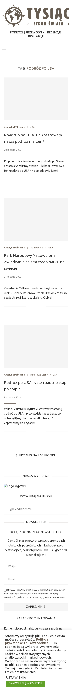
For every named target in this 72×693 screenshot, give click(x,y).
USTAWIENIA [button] (16, 678)
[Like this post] (29, 179)
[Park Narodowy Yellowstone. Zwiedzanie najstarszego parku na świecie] (36, 219)
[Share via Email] (43, 179)
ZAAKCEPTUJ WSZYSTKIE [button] (25, 684)
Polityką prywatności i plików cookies (31, 595)
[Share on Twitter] (38, 179)
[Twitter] (53, 49)
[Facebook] (49, 49)
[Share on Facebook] (34, 179)
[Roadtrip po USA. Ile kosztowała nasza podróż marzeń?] (36, 98)
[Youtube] (62, 49)
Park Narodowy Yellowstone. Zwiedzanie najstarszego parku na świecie (34, 262)
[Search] (68, 49)
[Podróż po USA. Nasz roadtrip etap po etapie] (36, 346)
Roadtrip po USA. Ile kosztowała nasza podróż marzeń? (33, 138)
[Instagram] (58, 49)
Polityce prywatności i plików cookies (27, 641)
